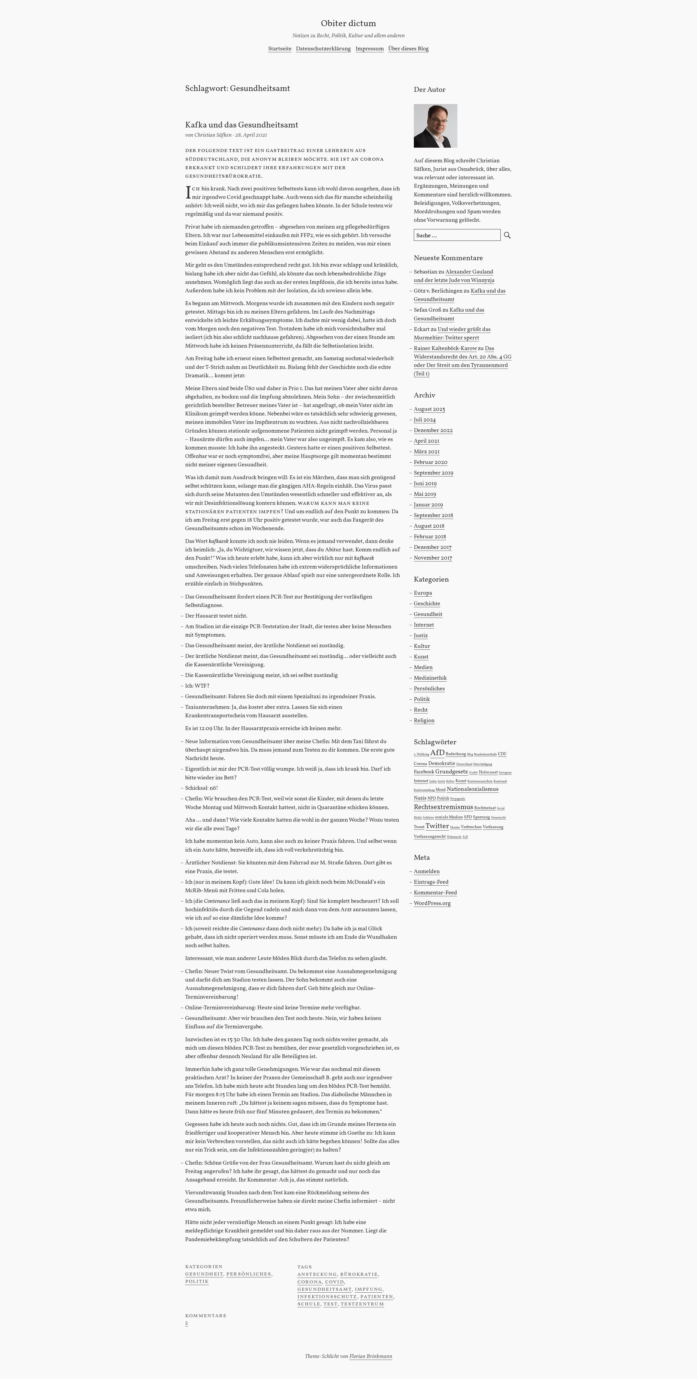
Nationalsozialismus (473, 789)
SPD (468, 817)
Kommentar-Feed (435, 893)
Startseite (280, 49)
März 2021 (427, 452)
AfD (437, 753)
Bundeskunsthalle (485, 754)
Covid (334, 1282)
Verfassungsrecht (430, 837)
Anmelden (427, 872)
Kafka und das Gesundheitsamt (241, 125)
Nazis (420, 798)
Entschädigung (482, 764)
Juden (433, 781)
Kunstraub (500, 781)
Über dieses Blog (408, 49)
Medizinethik (430, 678)
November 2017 (433, 558)
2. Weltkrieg (421, 754)
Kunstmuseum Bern (480, 781)
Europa (423, 593)
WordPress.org (432, 903)
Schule (308, 1304)
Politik (197, 1281)
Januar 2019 (428, 505)
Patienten (376, 1297)
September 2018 (433, 516)
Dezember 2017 (433, 547)
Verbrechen (471, 827)
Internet (424, 625)
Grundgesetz (451, 772)
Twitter (437, 826)
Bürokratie (359, 1274)
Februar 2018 (430, 537)
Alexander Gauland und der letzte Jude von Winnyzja (454, 276)
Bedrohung (456, 754)
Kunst (421, 657)
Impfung (369, 1289)
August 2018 (429, 526)
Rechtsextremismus (443, 807)
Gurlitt (473, 773)
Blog (470, 754)
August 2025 (429, 409)
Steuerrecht (498, 818)
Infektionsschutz (327, 1297)
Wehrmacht (454, 837)
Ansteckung (317, 1274)
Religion (424, 721)
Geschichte (427, 604)
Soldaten (428, 818)
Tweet (419, 827)
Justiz (421, 636)
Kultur (422, 646)
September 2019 (433, 473)
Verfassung (493, 827)
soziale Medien (449, 817)
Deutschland (464, 764)
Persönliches (248, 1274)
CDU (502, 754)
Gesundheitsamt (324, 1289)
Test (330, 1304)
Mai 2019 (425, 494)
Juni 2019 (425, 484)
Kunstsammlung (424, 790)
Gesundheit (204, 1274)
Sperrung (481, 817)
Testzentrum (362, 1304)
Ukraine (455, 827)
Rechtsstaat (485, 808)
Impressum (370, 49)
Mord (441, 790)
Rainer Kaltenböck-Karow (445, 349)
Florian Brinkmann (370, 1356)
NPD (431, 798)
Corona (309, 1282)
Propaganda (457, 799)
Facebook (424, 772)
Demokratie (441, 763)
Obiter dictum (348, 24)
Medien (423, 668)
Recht (421, 710)
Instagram (505, 773)
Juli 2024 (425, 420)
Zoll (465, 837)
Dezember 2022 (433, 431)
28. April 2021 (251, 135)
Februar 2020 (431, 462)
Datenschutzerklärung (323, 49)
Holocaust (488, 772)
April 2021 (426, 441)
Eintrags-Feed (431, 882)
